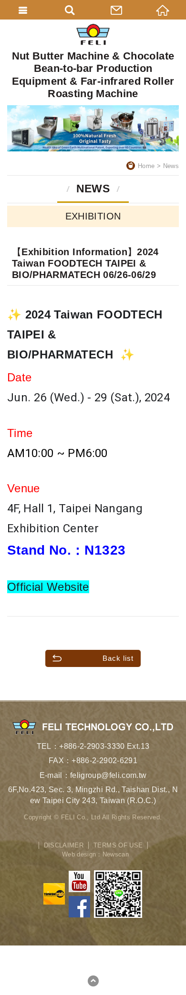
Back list (118, 658)
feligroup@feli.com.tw (108, 775)
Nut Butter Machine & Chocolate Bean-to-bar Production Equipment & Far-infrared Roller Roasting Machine (93, 75)
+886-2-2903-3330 (92, 746)
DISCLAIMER (64, 845)
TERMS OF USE (118, 845)
